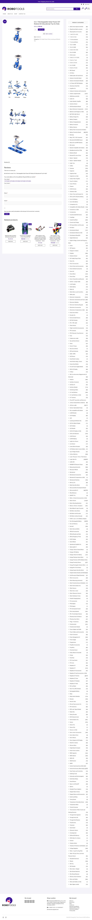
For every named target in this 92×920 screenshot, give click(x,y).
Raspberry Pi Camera (74, 675)
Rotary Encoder (73, 714)
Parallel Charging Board (75, 598)
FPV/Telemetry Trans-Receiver (76, 333)
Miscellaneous (73, 492)
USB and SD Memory (74, 835)
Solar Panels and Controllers (76, 771)
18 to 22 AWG (73, 47)
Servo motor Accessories (75, 732)
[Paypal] (31, 901)
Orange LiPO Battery (74, 552)
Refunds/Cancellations (74, 906)
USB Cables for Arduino (75, 838)
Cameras (72, 168)
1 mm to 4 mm (73, 37)
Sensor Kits (72, 727)
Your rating (7, 179)
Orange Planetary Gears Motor (76, 557)
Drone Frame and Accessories (76, 266)
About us (10, 13)
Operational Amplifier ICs (75, 544)
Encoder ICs (72, 315)
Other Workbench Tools (75, 596)
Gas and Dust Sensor (74, 341)
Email (5, 200)
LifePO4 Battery (73, 438)
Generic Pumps (73, 346)
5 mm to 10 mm (73, 62)
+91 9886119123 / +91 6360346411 (55, 907)
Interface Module (73, 387)
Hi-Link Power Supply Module (76, 366)
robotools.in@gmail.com (53, 909)
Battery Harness (73, 127)
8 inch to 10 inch (73, 67)
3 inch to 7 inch (73, 60)
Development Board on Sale (76, 232)
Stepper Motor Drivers (75, 791)
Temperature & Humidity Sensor (77, 802)
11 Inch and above (74, 39)
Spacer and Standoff (74, 784)
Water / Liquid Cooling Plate (76, 851)
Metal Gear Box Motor (75, 485)
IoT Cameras (73, 397)
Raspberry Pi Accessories (75, 670)
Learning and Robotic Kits (75, 420)
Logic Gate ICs (73, 459)
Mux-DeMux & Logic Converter (76, 508)
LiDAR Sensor (73, 436)
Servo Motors (73, 737)
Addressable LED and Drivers (76, 75)
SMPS (71, 763)
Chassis (71, 186)
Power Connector (74, 634)
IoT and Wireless (73, 392)
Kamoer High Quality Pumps (76, 407)
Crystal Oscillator (74, 220)
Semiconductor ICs (74, 719)
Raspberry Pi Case (74, 678)
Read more (10, 241)
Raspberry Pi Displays (75, 681)
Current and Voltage (74, 222)
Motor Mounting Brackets (75, 503)
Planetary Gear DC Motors (76, 616)
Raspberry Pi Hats (74, 683)
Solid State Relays (74, 778)
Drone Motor (73, 274)
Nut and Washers (74, 523)
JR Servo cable (73, 405)
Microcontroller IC (74, 490)
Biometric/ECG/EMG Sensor (76, 140)
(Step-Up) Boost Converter (76, 31)
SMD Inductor (73, 755)
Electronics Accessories (75, 307)
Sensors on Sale (73, 730)
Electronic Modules (74, 302)
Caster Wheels (73, 183)
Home (4, 13)
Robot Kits (72, 711)
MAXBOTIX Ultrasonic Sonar (76, 464)
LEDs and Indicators (74, 433)
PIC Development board (75, 608)
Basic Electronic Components (76, 109)
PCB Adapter (72, 603)
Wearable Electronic (74, 858)
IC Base (71, 371)
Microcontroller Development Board (78, 487)
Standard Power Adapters (75, 789)
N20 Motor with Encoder (75, 513)
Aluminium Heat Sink (74, 86)
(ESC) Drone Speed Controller (76, 26)
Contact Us (22, 13)
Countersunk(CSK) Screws (76, 214)
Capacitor (72, 171)
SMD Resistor (73, 760)
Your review (7, 183)
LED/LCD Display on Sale (75, 431)
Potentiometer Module (75, 626)
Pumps (71, 655)
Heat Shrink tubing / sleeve (76, 361)
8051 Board (72, 70)
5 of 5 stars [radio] (28, 181)
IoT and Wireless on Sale (75, 395)
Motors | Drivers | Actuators (76, 505)
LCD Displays (73, 415)
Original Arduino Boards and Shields (78, 572)
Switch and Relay (73, 797)
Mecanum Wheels (74, 469)
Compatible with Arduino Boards (77, 207)
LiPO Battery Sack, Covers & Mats (77, 449)
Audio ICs (72, 98)
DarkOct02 (68, 917)
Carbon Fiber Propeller (75, 178)
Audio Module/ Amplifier (75, 101)
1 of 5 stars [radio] (6, 181)
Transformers (73, 822)
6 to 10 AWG (72, 65)
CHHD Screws (73, 189)
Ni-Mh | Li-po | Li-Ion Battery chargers (78, 518)
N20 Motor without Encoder (76, 516)
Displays (72, 253)
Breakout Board (73, 153)
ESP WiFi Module (74, 320)
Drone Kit (72, 271)
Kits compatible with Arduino (76, 410)
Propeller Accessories (75, 644)
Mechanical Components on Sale (77, 477)
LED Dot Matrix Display (75, 423)
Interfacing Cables (74, 389)
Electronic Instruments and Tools (77, 299)
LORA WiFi (72, 462)
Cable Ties (72, 163)
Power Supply (73, 639)
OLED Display (73, 539)
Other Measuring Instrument (76, 580)
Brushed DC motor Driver (75, 155)
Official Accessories (74, 531)
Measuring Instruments (75, 467)
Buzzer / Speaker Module (75, 160)
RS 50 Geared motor (74, 717)
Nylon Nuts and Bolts (74, 529)
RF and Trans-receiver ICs (75, 704)
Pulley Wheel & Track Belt (75, 652)
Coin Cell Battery (73, 199)
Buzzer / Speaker (73, 158)
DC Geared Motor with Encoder (77, 225)
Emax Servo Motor (74, 312)
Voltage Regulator (74, 848)
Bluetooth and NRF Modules (76, 142)
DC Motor (72, 227)
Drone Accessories (74, 263)
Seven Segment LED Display (76, 740)
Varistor (71, 840)
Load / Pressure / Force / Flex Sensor (78, 456)
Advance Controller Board (75, 78)
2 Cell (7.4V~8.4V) (74, 49)
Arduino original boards (75, 93)
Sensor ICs (72, 724)
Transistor (72, 825)
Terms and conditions (73, 909)
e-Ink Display (73, 284)
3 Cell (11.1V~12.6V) (74, 57)
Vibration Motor (73, 843)
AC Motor (72, 73)
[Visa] (28, 901)
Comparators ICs (74, 204)
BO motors (72, 145)
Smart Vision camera (74, 750)
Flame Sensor (73, 325)
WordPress (88, 917)
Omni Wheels (73, 541)
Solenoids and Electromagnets (77, 776)
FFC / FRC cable (73, 323)
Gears (71, 343)
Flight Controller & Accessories (77, 328)
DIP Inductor (72, 248)
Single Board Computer (75, 748)
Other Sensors (73, 588)
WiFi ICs (72, 863)
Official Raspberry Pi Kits (75, 536)
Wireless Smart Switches (75, 876)
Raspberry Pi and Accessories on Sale (78, 673)
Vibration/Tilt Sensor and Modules (77, 845)
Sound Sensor (73, 781)
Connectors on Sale (74, 209)
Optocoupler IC (73, 547)
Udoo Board (72, 827)
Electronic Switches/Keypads (76, 304)
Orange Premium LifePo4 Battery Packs (78, 559)
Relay (71, 693)
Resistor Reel (73, 701)
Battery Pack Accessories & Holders (78, 129)
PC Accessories (73, 601)
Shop (15, 13)
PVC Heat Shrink (73, 660)
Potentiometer (73, 624)
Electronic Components (75, 297)
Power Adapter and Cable (75, 629)
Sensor (71, 722)
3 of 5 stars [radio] (17, 181)
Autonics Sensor (73, 104)
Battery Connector (74, 124)
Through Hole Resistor (75, 820)
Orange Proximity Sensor (75, 562)
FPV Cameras (73, 330)
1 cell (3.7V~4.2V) (74, 34)
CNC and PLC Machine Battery (76, 196)
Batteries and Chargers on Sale (77, 111)
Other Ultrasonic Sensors (75, 593)
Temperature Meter (74, 804)
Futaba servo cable (74, 338)
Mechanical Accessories (75, 474)
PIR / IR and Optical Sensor (76, 614)
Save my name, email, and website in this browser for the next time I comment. (22, 211)
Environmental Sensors (75, 317)
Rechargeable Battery (74, 691)
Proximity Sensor (74, 650)
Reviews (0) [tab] (7, 162)
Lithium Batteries (74, 454)
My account (87, 4)
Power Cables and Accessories (77, 632)
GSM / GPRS (72, 353)
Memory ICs (72, 482)
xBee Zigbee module (74, 884)
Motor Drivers (73, 500)
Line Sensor (72, 444)
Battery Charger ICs (74, 116)
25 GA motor (73, 55)
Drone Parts (72, 276)
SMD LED (72, 758)
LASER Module (73, 413)
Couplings (72, 217)
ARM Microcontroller (74, 96)
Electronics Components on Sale (77, 310)
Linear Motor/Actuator (75, 446)
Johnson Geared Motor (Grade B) (77, 402)
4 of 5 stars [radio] (23, 181)
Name (6, 193)
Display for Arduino (74, 250)
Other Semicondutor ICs (75, 585)
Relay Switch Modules (75, 696)
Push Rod (72, 657)
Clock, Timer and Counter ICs (76, 194)
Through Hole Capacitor (75, 814)
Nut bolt (71, 526)
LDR (71, 418)
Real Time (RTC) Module (75, 688)
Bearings (72, 134)
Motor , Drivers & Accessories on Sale (78, 498)
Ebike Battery (73, 286)
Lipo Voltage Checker (75, 451)
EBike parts (72, 294)
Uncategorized (73, 833)
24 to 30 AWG (73, 52)
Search (76, 9)
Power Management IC (75, 637)
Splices (71, 786)
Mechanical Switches (74, 480)
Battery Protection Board (75, 132)
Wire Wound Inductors (75, 871)
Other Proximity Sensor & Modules (77, 583)
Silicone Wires (73, 745)
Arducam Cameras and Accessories (78, 91)
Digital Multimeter (74, 238)
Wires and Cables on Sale (75, 881)
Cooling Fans (73, 212)
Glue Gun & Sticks (74, 348)
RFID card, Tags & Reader (75, 709)
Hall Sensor (72, 356)
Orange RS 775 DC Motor (75, 567)
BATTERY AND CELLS (75, 114)
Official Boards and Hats (75, 534)
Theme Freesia (79, 917)
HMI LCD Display (73, 369)
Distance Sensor (73, 256)
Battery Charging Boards (75, 122)
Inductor (72, 379)
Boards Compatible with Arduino (77, 147)
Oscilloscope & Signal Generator (77, 575)
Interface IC (72, 384)
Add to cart (41, 29)
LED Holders (72, 426)
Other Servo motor (74, 590)
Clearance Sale (73, 191)
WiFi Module (72, 866)
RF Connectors (73, 706)
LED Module (72, 428)
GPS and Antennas (74, 351)
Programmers (73, 642)
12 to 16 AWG (73, 44)
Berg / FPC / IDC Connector (76, 137)
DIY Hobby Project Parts (44, 39)
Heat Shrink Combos (74, 359)
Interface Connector (74, 382)
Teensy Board (73, 799)
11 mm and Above (74, 42)
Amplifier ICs (73, 88)
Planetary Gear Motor (74, 619)
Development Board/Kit (75, 235)
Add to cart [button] (25, 241)
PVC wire (72, 663)
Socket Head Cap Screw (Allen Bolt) (78, 766)
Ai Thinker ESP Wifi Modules (76, 83)
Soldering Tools (73, 773)
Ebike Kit (72, 289)
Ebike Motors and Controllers (76, 292)
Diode (71, 245)
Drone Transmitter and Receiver (77, 279)
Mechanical (72, 472)
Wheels (71, 861)
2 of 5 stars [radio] (12, 181)
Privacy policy (72, 910)
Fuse (71, 335)
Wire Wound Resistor (74, 874)
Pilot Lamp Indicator (74, 611)
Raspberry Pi (72, 665)
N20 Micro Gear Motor (75, 510)
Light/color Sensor (74, 441)
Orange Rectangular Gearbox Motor (78, 565)
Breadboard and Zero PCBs (76, 150)
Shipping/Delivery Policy (74, 907)
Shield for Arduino (74, 742)
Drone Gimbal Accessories (76, 268)
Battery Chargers (73, 119)
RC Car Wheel (73, 686)
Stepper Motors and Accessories (77, 794)
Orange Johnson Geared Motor (77, 549)
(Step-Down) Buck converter (76, 29)
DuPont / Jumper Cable (75, 281)
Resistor (72, 699)
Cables (71, 165)
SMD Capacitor (73, 753)
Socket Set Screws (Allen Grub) (77, 768)
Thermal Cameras (74, 807)
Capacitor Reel (73, 173)
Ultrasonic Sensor (74, 830)
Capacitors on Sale (74, 176)
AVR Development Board (75, 106)
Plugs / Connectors (74, 621)
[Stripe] (33, 901)
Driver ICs (72, 261)
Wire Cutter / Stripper (74, 869)
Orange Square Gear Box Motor (77, 570)
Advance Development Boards (76, 80)
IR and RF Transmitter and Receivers (78, 400)
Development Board (74, 230)
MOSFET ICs (72, 495)
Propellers (72, 647)
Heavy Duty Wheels (74, 364)
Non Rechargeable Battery (75, 521)
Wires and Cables (74, 879)
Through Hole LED (74, 817)
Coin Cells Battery (74, 201)
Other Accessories (74, 577)
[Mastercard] (26, 901)
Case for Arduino (73, 181)
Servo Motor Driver (74, 735)
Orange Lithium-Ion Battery (76, 554)
